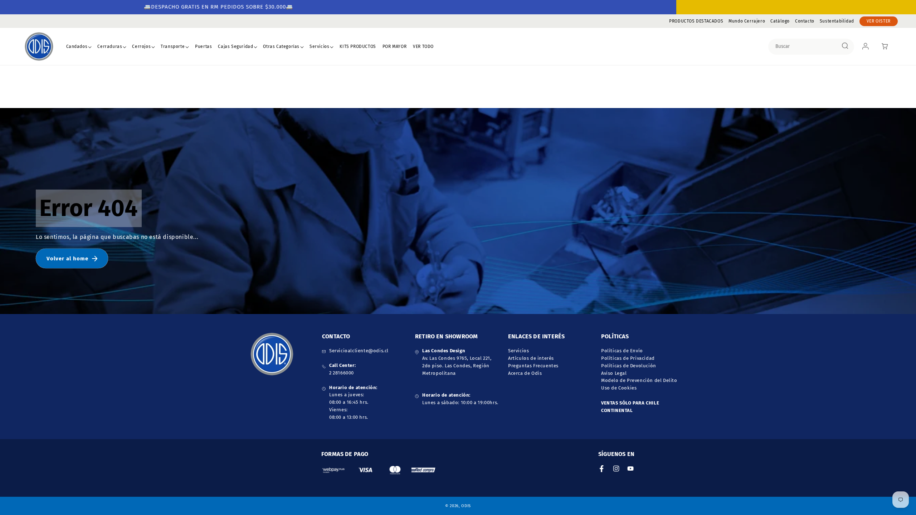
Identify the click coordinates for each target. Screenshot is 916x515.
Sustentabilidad (837, 21)
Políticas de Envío (622, 350)
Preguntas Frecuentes (533, 365)
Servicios (319, 46)
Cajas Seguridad (235, 46)
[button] (79, 47)
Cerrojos (141, 46)
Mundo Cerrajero (747, 21)
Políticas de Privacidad (628, 358)
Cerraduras (109, 46)
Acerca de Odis (525, 373)
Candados (77, 46)
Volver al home (67, 258)
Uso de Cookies (619, 388)
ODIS (466, 506)
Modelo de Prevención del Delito (639, 380)
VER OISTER (879, 21)
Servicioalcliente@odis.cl (359, 350)
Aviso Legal (614, 373)
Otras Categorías (281, 46)
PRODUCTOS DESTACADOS (696, 21)
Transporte (173, 46)
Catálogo (780, 21)
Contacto (804, 21)
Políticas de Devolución (628, 365)
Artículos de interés (531, 358)
